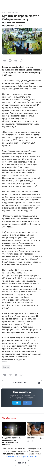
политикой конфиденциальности (21, 456)
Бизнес (6, 367)
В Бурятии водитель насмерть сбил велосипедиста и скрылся (11, 441)
